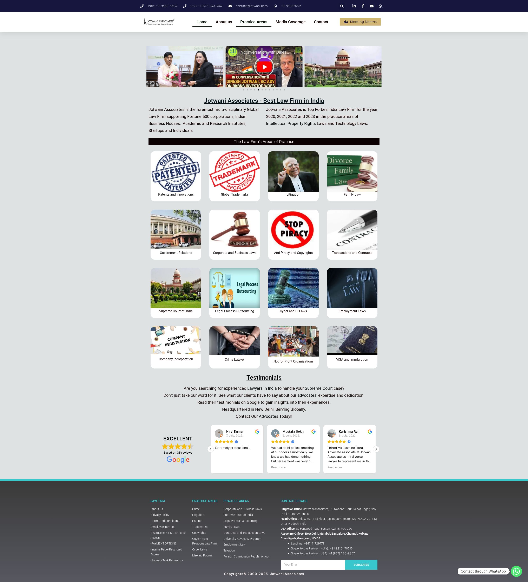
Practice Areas (253, 21)
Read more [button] (278, 467)
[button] (342, 6)
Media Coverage (291, 21)
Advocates (268, 416)
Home (202, 21)
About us (224, 21)
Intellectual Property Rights (291, 123)
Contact (321, 21)
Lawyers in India (262, 388)
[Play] (185, 66)
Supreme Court (319, 388)
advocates (306, 395)
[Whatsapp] (516, 571)
